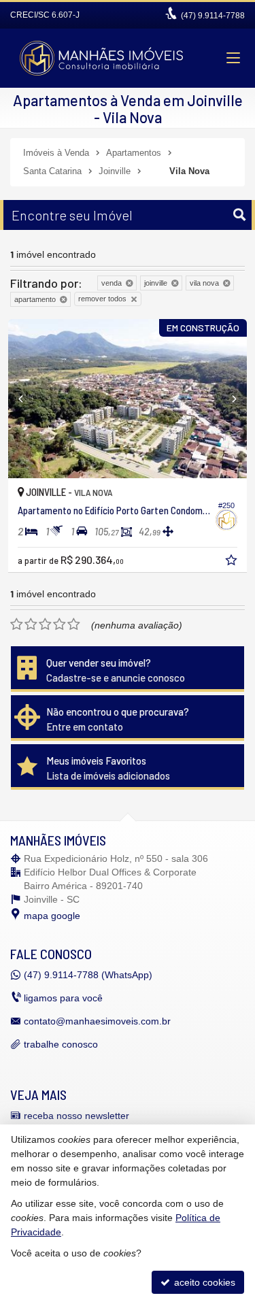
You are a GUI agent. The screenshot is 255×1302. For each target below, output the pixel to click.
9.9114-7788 (213, 15)
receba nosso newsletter (76, 1115)
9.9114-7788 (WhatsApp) (88, 974)
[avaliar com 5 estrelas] (73, 624)
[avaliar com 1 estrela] (16, 624)
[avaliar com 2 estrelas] (30, 624)
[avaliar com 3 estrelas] (45, 624)
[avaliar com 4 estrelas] (59, 624)
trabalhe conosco (61, 1044)
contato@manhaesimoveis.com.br (97, 1021)
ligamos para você (63, 997)
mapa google (52, 915)
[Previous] (26, 398)
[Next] (229, 398)
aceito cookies (203, 1282)
